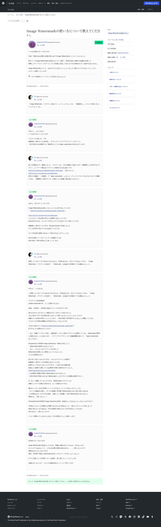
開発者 (69, 505)
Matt (128, 502)
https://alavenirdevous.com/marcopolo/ (41, 370)
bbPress (129, 505)
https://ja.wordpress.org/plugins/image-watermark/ (45, 170)
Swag (98, 508)
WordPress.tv (71, 508)
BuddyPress (130, 508)
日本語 (27, 517)
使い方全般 (19, 15)
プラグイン (40, 505)
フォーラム (10, 9)
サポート (69, 502)
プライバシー (11, 508)
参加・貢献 (99, 499)
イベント (98, 502)
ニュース (10, 502)
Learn (68, 499)
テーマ (39, 502)
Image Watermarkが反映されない (118, 33)
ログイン (62, 76)
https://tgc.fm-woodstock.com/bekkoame (43, 173)
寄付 (98, 505)
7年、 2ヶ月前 (41, 45)
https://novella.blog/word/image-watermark (57, 326)
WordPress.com (131, 499)
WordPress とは (12, 499)
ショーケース (41, 499)
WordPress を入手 (151, 3)
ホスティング (11, 505)
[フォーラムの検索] (27, 20)
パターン (39, 508)
